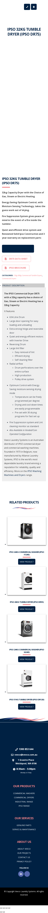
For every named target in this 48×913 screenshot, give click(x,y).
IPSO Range (24, 806)
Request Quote (18, 248)
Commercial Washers (24, 793)
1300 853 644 (26, 749)
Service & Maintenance (24, 829)
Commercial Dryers (9, 278)
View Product (27, 561)
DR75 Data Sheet (18, 258)
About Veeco (24, 849)
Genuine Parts (24, 825)
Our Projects (24, 853)
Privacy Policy (24, 861)
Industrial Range (24, 801)
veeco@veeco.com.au (26, 754)
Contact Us (24, 857)
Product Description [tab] (13, 285)
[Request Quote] (34, 7)
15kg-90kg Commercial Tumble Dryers (28, 275)
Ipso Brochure (17, 267)
